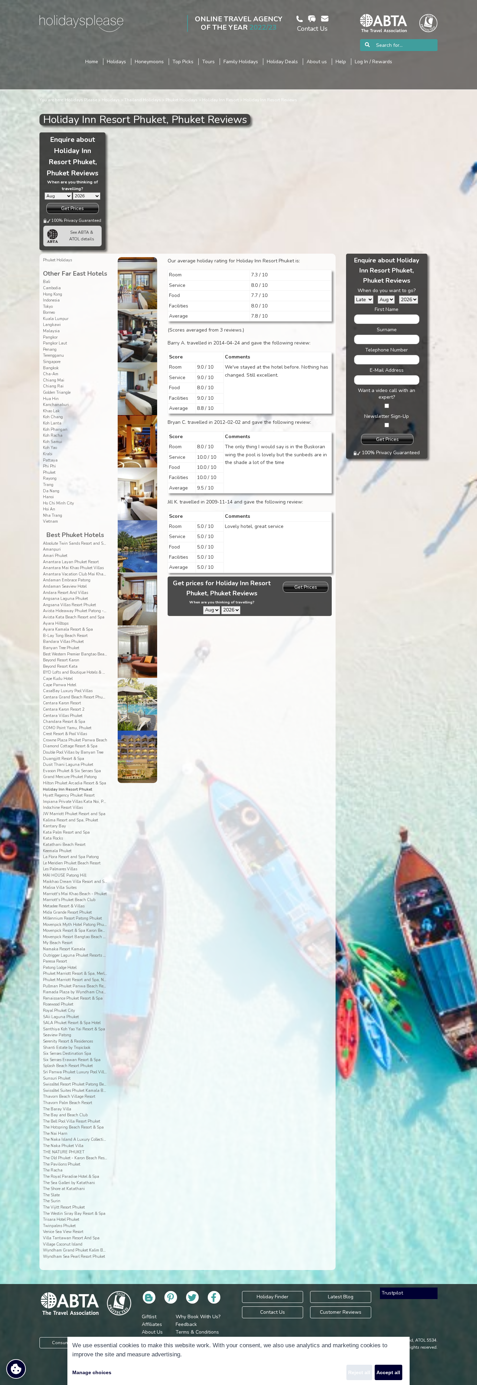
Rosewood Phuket (58, 1004)
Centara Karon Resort (62, 703)
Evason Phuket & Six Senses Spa (72, 771)
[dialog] (238, 1361)
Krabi (47, 454)
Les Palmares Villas (60, 869)
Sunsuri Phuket (57, 1078)
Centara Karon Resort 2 (64, 709)
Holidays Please (81, 100)
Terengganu (53, 355)
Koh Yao (50, 447)
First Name (386, 309)
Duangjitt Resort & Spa (63, 758)
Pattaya (50, 460)
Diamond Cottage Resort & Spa (70, 746)
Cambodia (52, 288)
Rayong (50, 478)
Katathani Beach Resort (64, 844)
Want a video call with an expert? (386, 393)
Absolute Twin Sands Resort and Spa (75, 543)
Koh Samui (52, 441)
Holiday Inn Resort (220, 100)
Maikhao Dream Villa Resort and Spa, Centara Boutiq (90, 881)
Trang (48, 484)
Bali (46, 281)
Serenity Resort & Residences (68, 1041)
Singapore (51, 361)
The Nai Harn (55, 1133)
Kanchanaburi (56, 404)
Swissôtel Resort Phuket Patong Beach (76, 1084)
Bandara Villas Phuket (63, 641)
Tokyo (48, 306)
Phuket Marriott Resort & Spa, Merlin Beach (81, 973)
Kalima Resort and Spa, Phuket (70, 820)
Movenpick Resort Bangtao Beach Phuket (79, 937)
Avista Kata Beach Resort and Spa (73, 617)
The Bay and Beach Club (65, 1115)
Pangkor (50, 337)
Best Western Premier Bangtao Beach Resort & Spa (87, 654)
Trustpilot (392, 1293)
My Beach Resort (58, 942)
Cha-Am (50, 374)
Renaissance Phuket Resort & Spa (73, 998)
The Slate (51, 1195)
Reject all (359, 1372)
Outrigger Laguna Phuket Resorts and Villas (82, 955)
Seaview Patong (57, 1035)
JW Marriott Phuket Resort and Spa (74, 814)
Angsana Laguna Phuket (65, 598)
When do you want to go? (387, 290)
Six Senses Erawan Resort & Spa (72, 1060)
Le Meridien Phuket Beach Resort (72, 863)
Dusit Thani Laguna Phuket (68, 764)
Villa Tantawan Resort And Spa (71, 1238)
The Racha (53, 1170)
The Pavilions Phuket (61, 1164)
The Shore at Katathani (64, 1188)
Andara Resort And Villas (65, 592)
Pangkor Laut (55, 343)
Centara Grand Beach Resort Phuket (75, 697)
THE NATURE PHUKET (64, 1152)
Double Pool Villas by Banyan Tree (73, 752)
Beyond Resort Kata (60, 666)
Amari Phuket (55, 555)
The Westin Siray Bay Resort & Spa (74, 1213)
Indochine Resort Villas (63, 807)
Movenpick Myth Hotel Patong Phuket (76, 924)
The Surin (51, 1201)
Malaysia (51, 331)
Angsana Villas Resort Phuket (69, 605)
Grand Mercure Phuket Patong (70, 776)
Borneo (49, 312)
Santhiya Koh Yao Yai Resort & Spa (74, 1029)
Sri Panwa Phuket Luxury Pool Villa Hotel (80, 1072)
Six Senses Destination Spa (67, 1053)
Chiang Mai (53, 380)
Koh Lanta (52, 423)
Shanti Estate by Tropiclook (66, 1047)
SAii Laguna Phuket (61, 1017)
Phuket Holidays (182, 100)
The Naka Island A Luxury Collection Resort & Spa (87, 1139)
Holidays (111, 100)
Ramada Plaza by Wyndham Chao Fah (78, 992)
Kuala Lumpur (55, 318)
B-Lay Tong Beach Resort (65, 635)
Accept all (388, 1372)
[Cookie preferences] (16, 1369)
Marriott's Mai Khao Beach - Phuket (75, 894)
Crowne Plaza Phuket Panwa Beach (75, 740)
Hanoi (48, 497)
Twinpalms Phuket (59, 1225)
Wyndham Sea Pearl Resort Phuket (74, 1256)
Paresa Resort (55, 961)
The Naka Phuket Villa (63, 1145)
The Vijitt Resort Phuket (64, 1207)
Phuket (49, 472)
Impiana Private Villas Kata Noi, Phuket (78, 801)
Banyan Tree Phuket (61, 648)
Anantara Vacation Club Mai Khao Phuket (81, 574)
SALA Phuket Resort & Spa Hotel (72, 1022)
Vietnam (50, 521)
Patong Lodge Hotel (59, 967)
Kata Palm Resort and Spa (66, 832)
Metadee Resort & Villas (64, 906)
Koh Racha (53, 435)
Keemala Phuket (57, 851)
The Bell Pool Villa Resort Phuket (71, 1121)
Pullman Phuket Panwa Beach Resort (76, 986)
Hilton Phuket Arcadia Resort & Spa (74, 783)
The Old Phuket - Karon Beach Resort (76, 1158)
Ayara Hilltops (55, 623)
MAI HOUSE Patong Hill (64, 875)
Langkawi (52, 324)
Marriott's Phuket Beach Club (69, 899)
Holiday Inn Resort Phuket (67, 789)
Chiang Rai (53, 386)
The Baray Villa (57, 1109)
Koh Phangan (55, 429)
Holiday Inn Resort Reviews (270, 100)
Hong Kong (52, 294)
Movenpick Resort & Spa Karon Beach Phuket (83, 930)
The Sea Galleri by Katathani (69, 1182)
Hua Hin (51, 398)
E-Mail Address (387, 370)
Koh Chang (53, 417)
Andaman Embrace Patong (66, 580)
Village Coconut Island (62, 1244)
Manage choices (91, 1372)
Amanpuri (52, 549)
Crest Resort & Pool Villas (65, 734)
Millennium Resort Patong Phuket (72, 918)
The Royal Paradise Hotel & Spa (71, 1176)
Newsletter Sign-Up (386, 416)
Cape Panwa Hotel (59, 685)
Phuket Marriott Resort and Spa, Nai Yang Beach (86, 979)
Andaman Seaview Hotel (65, 586)
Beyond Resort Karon (61, 660)
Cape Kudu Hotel (58, 678)
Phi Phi (49, 466)
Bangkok (51, 368)
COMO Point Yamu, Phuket (67, 728)
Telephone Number (386, 350)
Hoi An (49, 509)
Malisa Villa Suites (59, 887)
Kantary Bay (54, 826)
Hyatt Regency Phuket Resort (69, 795)
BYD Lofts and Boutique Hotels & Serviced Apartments (90, 672)
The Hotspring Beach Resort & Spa (73, 1127)
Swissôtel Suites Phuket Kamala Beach (77, 1090)
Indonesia (51, 300)
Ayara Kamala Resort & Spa (68, 629)
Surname (387, 329)
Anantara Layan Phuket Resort (71, 562)
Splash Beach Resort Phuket (68, 1065)
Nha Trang (52, 515)
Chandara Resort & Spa (64, 721)
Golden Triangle (57, 392)
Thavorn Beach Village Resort (69, 1096)
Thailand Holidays (142, 100)
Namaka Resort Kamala (64, 949)
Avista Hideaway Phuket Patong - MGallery (82, 611)
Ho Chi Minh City (58, 503)
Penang (50, 349)
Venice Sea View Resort (63, 1231)
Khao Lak (51, 411)
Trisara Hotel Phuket (61, 1219)
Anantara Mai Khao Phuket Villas (73, 568)
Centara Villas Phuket (62, 715)
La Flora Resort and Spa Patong (71, 857)
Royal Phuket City (59, 1010)
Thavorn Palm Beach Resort (67, 1102)
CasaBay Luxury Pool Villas (68, 691)
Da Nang (51, 491)
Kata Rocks (53, 838)
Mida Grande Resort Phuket (67, 912)
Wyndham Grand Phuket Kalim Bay (75, 1250)
